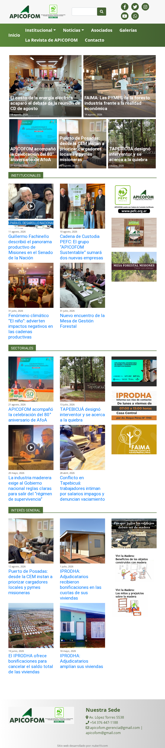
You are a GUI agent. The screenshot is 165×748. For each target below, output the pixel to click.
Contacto (94, 40)
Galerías (128, 30)
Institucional (38, 30)
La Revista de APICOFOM (51, 40)
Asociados (101, 30)
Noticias (71, 30)
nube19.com (100, 746)
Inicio (14, 35)
